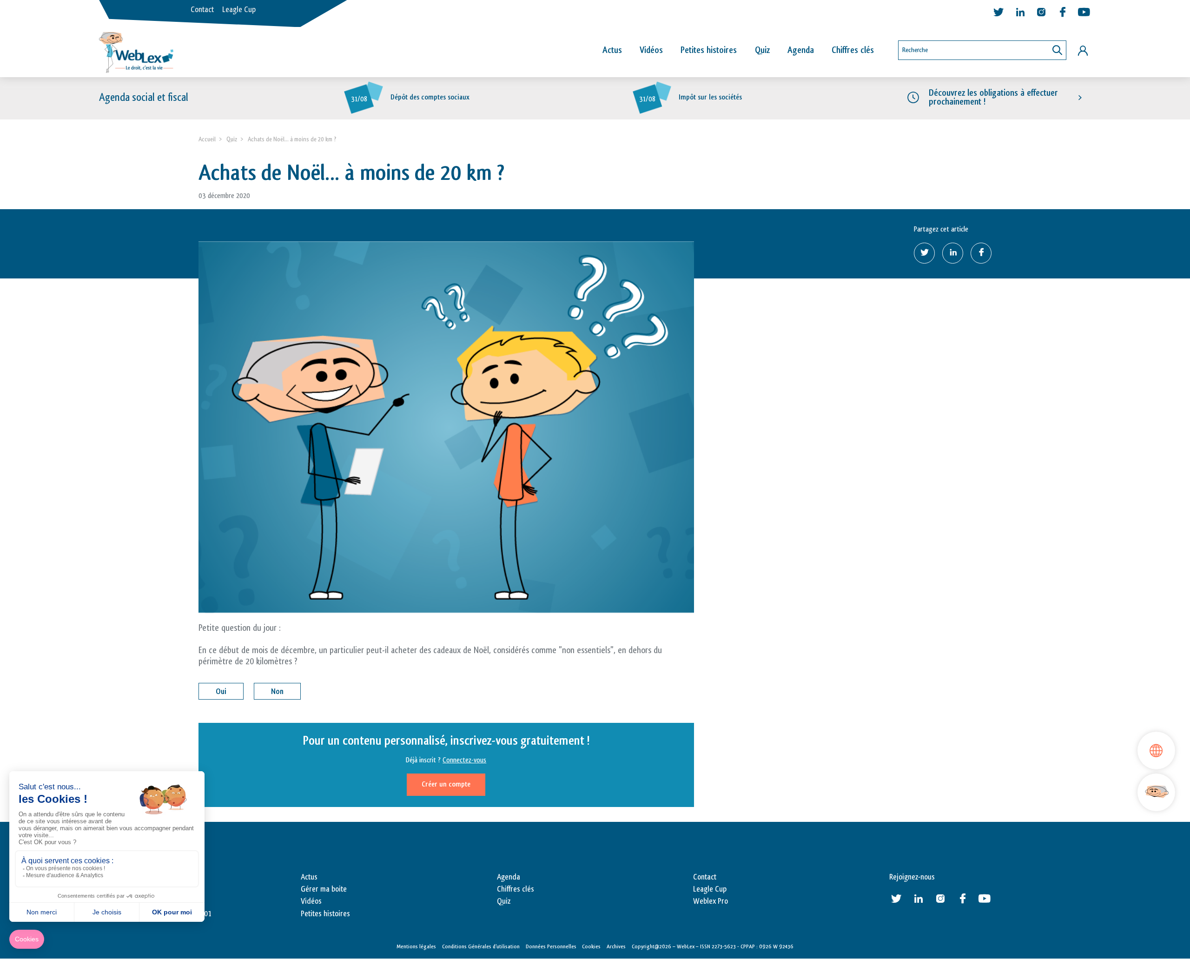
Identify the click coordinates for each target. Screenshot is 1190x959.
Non (277, 691)
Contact (202, 9)
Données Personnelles (551, 946)
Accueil (207, 139)
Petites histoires (709, 50)
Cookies (591, 946)
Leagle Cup (239, 9)
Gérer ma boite (324, 889)
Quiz (762, 50)
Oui (221, 691)
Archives (616, 946)
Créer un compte (446, 784)
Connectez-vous (464, 760)
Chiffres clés (853, 50)
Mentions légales (416, 946)
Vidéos (651, 50)
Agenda (800, 50)
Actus (612, 50)
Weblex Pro (710, 901)
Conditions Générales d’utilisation (481, 946)
